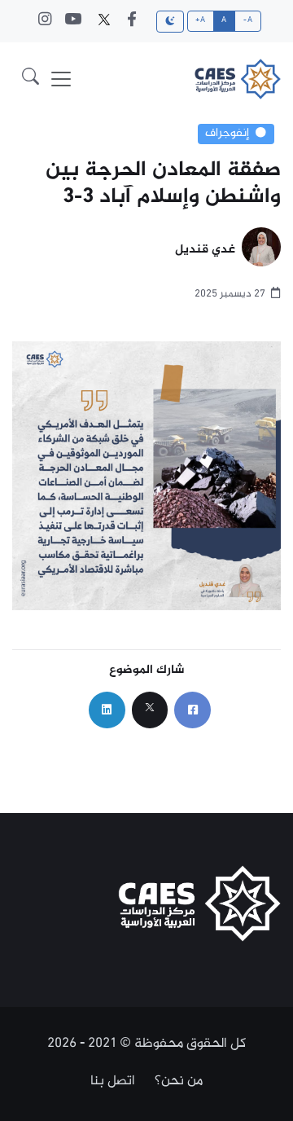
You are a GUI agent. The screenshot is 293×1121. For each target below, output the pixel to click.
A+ (200, 20)
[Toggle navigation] (61, 79)
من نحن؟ (179, 1081)
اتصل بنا (112, 1081)
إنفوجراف (227, 133)
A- (247, 20)
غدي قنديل (205, 250)
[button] (30, 79)
